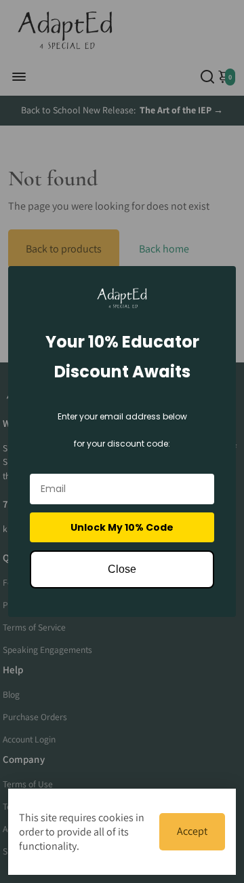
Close (122, 569)
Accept (192, 831)
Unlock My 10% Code (122, 527)
